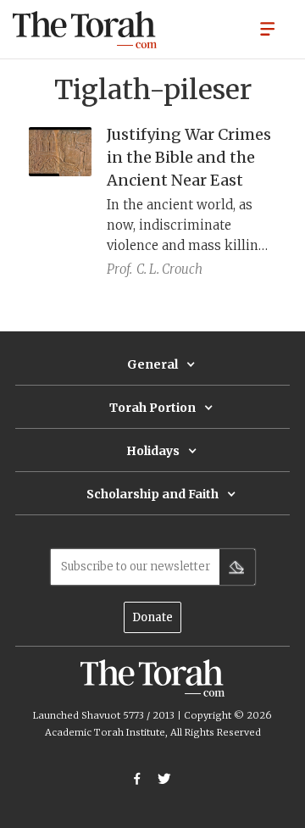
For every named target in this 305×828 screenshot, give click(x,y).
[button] (268, 28)
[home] (84, 29)
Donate (152, 617)
